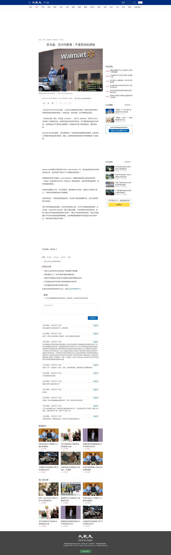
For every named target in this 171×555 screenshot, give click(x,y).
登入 (140, 2)
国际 (55, 7)
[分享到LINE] (48, 103)
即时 (36, 7)
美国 (48, 7)
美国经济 (55, 39)
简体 (47, 2)
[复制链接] (57, 103)
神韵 (129, 7)
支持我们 (119, 204)
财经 (99, 7)
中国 (42, 7)
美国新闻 (48, 39)
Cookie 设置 (85, 551)
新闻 (44, 39)
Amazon (56, 257)
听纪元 (92, 7)
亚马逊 (49, 257)
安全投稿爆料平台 (75, 289)
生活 (123, 7)
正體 (44, 2)
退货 (69, 257)
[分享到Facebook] (44, 103)
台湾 (67, 7)
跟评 (96, 325)
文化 (117, 7)
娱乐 (111, 7)
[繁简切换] (69, 103)
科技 (105, 7)
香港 (73, 7)
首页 (30, 7)
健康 (79, 7)
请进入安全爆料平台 (119, 131)
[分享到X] (52, 103)
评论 (61, 7)
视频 (85, 7)
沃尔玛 (63, 257)
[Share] (40, 449)
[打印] (61, 103)
